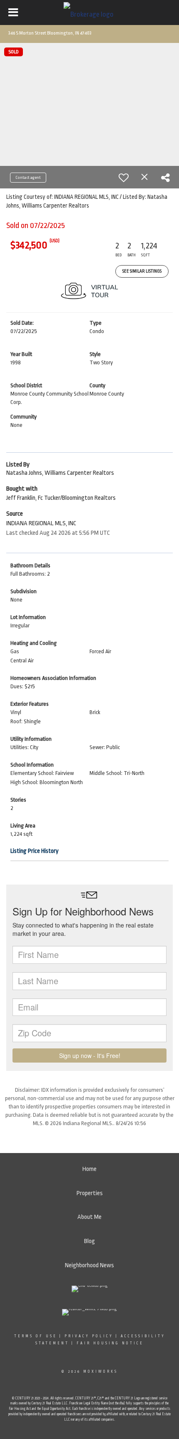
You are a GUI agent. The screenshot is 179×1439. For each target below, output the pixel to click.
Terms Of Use (35, 1336)
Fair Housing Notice (110, 1343)
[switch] (123, 178)
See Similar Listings (142, 271)
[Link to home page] (89, 12)
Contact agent (28, 177)
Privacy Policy (89, 1336)
